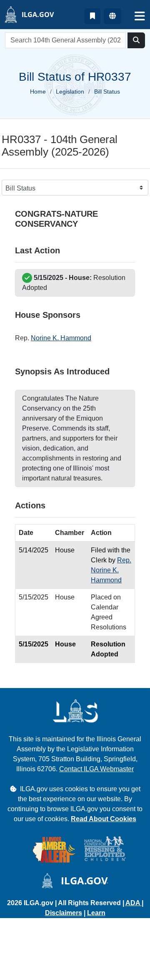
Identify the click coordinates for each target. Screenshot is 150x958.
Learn (96, 912)
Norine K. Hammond (61, 338)
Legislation (70, 91)
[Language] (112, 16)
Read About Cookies (103, 818)
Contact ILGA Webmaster (96, 768)
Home (38, 91)
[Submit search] (136, 40)
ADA (133, 902)
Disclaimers (63, 912)
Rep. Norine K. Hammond (111, 570)
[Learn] (92, 16)
